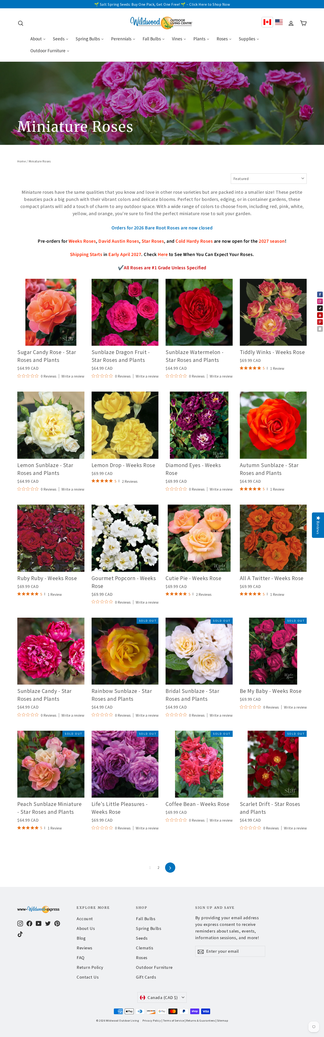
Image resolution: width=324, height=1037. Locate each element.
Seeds (142, 938)
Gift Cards (146, 977)
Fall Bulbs (145, 918)
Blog (81, 938)
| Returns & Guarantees (200, 1020)
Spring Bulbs (148, 928)
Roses (142, 957)
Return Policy (90, 967)
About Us (86, 928)
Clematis (144, 948)
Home (21, 161)
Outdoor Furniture (154, 967)
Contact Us (88, 977)
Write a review (72, 376)
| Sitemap (222, 1020)
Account (85, 918)
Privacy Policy (152, 1020)
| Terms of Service (173, 1020)
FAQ (81, 957)
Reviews (85, 948)
